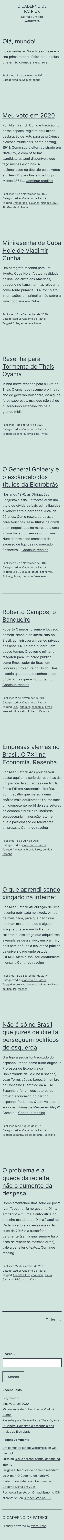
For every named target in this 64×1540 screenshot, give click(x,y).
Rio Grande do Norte (15, 207)
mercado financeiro (34, 576)
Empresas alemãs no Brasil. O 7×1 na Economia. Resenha (31, 754)
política (47, 849)
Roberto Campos (38, 711)
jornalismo (33, 433)
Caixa (23, 571)
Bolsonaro (19, 433)
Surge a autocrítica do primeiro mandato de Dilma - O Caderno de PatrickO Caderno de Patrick (30, 1475)
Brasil (29, 849)
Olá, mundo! (19, 41)
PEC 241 (20, 1279)
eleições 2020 (49, 202)
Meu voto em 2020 (28, 115)
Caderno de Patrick (34, 198)
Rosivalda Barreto (14, 1492)
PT (14, 988)
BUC (15, 706)
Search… (8, 1354)
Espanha (18, 1134)
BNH (15, 571)
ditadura (33, 571)
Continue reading (39, 181)
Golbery (7, 576)
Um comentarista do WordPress (24, 1447)
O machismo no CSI (46, 1492)
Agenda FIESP (21, 1275)
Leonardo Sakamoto (38, 984)
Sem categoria (31, 79)
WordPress (38, 1526)
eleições (34, 202)
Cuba (16, 323)
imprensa (18, 984)
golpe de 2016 (33, 1134)
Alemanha (19, 849)
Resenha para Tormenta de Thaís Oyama (28, 366)
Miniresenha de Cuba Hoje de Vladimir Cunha (31, 250)
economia (27, 323)
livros (37, 323)
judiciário (49, 1134)
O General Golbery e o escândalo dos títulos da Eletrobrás (30, 477)
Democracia (20, 202)
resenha (7, 854)
